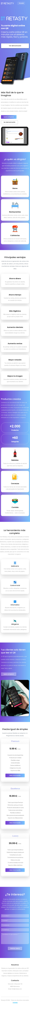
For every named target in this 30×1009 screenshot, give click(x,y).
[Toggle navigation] (27, 3)
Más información (15, 775)
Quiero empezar (9, 117)
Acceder (21, 3)
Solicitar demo (15, 948)
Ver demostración (15, 46)
